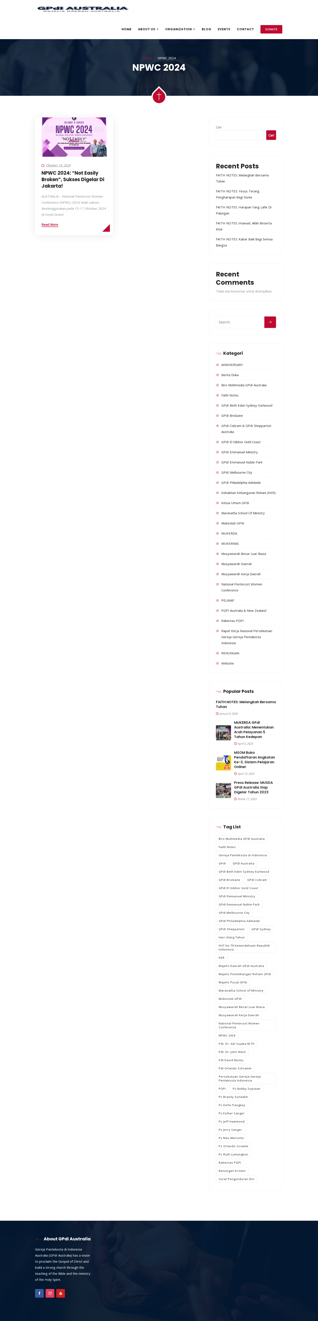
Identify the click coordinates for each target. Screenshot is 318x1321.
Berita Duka (230, 375)
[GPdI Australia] (83, 10)
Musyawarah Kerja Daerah (241, 574)
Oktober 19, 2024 (58, 165)
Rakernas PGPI (232, 620)
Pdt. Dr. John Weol (232, 1052)
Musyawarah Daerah (236, 564)
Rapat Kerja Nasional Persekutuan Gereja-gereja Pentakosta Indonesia (246, 637)
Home (127, 29)
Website (227, 663)
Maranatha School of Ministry (243, 513)
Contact (245, 29)
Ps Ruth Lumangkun (233, 1154)
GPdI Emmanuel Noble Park (241, 462)
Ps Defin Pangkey (232, 1105)
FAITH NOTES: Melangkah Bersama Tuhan (246, 704)
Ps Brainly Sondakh (233, 1097)
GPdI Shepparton (232, 929)
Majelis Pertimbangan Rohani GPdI (245, 974)
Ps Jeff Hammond (232, 1121)
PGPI (222, 1089)
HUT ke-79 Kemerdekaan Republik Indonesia (244, 947)
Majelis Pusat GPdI (233, 982)
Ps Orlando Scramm (233, 1146)
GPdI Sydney (261, 929)
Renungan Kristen (232, 1171)
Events (224, 29)
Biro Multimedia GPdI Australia (244, 385)
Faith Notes (230, 395)
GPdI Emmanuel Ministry (239, 452)
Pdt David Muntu (231, 1060)
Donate (271, 29)
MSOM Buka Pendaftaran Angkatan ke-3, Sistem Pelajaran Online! (254, 759)
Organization (178, 29)
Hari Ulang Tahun (232, 937)
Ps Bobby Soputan (246, 1089)
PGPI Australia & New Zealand (243, 610)
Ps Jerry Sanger (230, 1130)
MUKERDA (229, 533)
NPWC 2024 (227, 1035)
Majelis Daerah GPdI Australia (241, 966)
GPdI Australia (243, 863)
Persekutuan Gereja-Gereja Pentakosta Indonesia (240, 1078)
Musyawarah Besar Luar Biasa (243, 553)
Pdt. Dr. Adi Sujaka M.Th (237, 1044)
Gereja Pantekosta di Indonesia (243, 855)
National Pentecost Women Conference (239, 1025)
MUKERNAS (230, 543)
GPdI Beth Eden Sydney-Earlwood (246, 405)
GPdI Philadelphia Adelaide (241, 482)
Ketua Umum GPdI (235, 503)
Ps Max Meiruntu (231, 1138)
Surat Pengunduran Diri (236, 1179)
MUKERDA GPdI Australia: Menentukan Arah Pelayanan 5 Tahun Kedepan (254, 729)
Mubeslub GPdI (232, 523)
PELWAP (227, 600)
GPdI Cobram (257, 880)
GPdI (222, 863)
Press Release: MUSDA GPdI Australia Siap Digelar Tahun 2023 (253, 787)
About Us (146, 29)
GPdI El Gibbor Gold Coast (241, 442)
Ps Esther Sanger (232, 1113)
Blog (206, 29)
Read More (50, 224)
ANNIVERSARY (232, 365)
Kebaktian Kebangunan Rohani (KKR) (248, 492)
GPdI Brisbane (232, 415)
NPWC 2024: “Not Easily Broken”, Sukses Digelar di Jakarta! (73, 179)
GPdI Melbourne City (236, 472)
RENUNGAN (230, 653)
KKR (222, 958)
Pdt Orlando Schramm (235, 1068)
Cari (219, 127)
